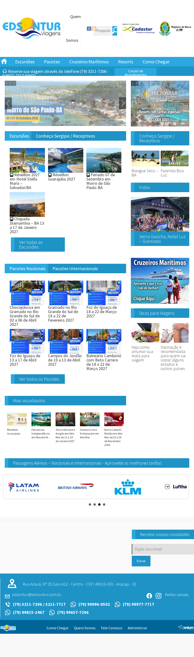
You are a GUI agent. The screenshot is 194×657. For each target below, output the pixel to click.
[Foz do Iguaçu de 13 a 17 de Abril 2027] (27, 351)
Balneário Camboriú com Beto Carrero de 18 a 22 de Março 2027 (103, 362)
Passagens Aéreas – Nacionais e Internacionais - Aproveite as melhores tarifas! (87, 463)
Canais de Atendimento (135, 73)
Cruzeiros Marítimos (89, 62)
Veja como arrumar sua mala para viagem (142, 353)
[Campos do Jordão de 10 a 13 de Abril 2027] (65, 351)
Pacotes (52, 62)
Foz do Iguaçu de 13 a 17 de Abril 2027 (25, 360)
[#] (4, 61)
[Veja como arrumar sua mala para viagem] (145, 343)
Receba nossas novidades (165, 534)
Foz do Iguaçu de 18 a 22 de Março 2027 (101, 312)
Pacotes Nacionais (27, 268)
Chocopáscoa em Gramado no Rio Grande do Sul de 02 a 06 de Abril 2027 (25, 316)
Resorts (125, 62)
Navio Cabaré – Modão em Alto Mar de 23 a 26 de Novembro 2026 (113, 437)
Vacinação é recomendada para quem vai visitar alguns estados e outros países (173, 357)
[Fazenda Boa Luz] (175, 166)
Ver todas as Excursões (31, 244)
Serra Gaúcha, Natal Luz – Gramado (162, 238)
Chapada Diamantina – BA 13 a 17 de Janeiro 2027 (27, 225)
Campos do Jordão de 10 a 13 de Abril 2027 (65, 360)
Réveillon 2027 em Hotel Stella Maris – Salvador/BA (25, 181)
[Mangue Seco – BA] (145, 166)
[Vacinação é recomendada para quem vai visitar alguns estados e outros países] (175, 343)
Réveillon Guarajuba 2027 (61, 177)
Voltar (8, 103)
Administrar (137, 627)
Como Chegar (156, 62)
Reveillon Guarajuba (13, 431)
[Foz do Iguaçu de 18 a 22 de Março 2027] (104, 303)
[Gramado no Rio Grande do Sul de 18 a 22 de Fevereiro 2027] (65, 303)
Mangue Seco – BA (145, 173)
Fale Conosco (111, 627)
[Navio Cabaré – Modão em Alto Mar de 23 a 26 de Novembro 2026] (114, 426)
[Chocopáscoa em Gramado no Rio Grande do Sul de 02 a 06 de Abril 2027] (27, 303)
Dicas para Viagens (157, 313)
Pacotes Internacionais (75, 268)
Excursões (25, 62)
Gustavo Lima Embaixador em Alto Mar (89, 433)
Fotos (144, 187)
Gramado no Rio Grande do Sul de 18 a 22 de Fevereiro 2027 (63, 314)
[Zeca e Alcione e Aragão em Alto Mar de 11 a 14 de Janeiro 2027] (65, 426)
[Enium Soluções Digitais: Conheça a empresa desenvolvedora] (186, 628)
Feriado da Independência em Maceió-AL (40, 433)
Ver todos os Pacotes (39, 379)
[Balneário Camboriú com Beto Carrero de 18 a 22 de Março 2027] (104, 351)
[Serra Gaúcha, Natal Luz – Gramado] (160, 229)
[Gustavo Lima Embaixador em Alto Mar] (90, 426)
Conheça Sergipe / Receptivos (65, 136)
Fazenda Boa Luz (172, 173)
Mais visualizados (29, 400)
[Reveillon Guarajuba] (17, 426)
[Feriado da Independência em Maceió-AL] (41, 426)
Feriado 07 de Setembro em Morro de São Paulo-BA (100, 181)
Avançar (122, 103)
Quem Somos (85, 627)
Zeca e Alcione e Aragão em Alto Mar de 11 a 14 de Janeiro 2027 (65, 435)
